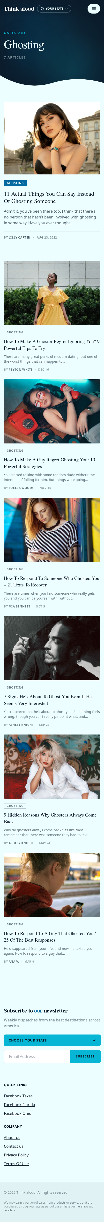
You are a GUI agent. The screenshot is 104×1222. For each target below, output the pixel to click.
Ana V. (14, 962)
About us (12, 1137)
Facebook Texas (18, 1096)
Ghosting (15, 183)
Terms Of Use (16, 1163)
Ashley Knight (21, 725)
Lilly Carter (19, 237)
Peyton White (21, 369)
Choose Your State (28, 1040)
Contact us (13, 1146)
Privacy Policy (16, 1155)
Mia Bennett (19, 606)
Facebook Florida (19, 1104)
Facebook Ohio (17, 1113)
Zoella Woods (21, 488)
